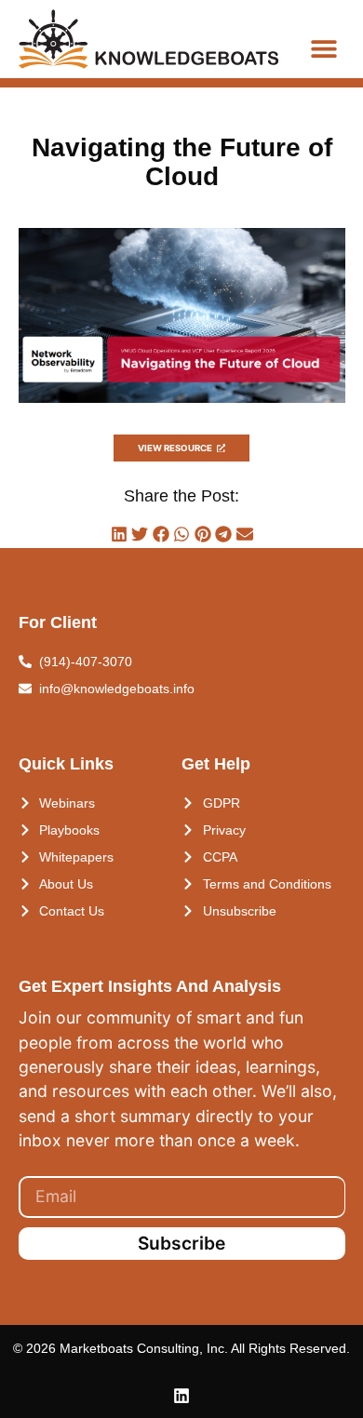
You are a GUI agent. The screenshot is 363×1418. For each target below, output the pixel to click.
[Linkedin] (181, 1395)
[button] (323, 48)
